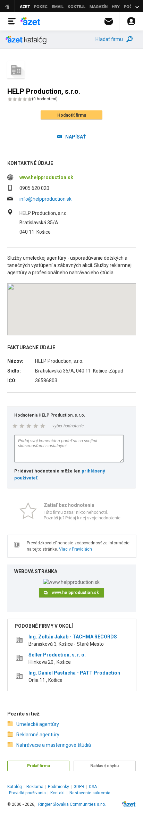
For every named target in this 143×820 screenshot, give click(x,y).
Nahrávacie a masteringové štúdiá (53, 745)
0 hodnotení (45, 99)
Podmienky (58, 786)
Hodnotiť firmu (71, 115)
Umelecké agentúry (37, 724)
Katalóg (14, 786)
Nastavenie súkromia (89, 792)
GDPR (79, 786)
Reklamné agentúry (37, 734)
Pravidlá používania (27, 792)
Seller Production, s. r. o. (57, 655)
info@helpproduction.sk (45, 199)
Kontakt (57, 792)
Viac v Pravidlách (75, 549)
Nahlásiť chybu (104, 765)
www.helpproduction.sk (46, 177)
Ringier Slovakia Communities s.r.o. (72, 804)
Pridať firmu (38, 765)
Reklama (34, 786)
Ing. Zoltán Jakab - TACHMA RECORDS (72, 636)
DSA (93, 786)
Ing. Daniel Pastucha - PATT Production (74, 673)
